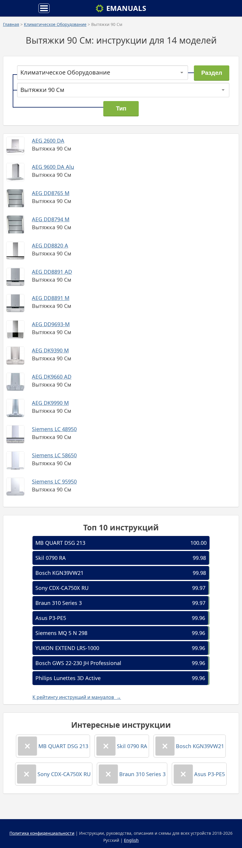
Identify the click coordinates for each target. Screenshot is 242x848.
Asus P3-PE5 (50, 617)
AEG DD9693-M (51, 324)
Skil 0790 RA (50, 557)
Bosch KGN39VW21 (59, 572)
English (131, 840)
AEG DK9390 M (50, 350)
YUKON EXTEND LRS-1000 (67, 647)
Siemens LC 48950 (54, 429)
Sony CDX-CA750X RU (62, 587)
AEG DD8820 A (50, 245)
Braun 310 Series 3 (58, 602)
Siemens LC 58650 (54, 455)
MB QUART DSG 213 (60, 542)
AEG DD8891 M (50, 297)
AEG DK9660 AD (51, 376)
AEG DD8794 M (50, 219)
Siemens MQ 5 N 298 (61, 632)
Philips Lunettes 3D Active (68, 678)
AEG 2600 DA (48, 140)
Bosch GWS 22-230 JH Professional (78, 662)
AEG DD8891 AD (52, 271)
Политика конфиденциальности (41, 833)
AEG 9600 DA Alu (53, 166)
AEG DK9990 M (50, 402)
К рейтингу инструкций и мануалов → (76, 697)
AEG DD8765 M (50, 193)
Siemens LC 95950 (54, 481)
